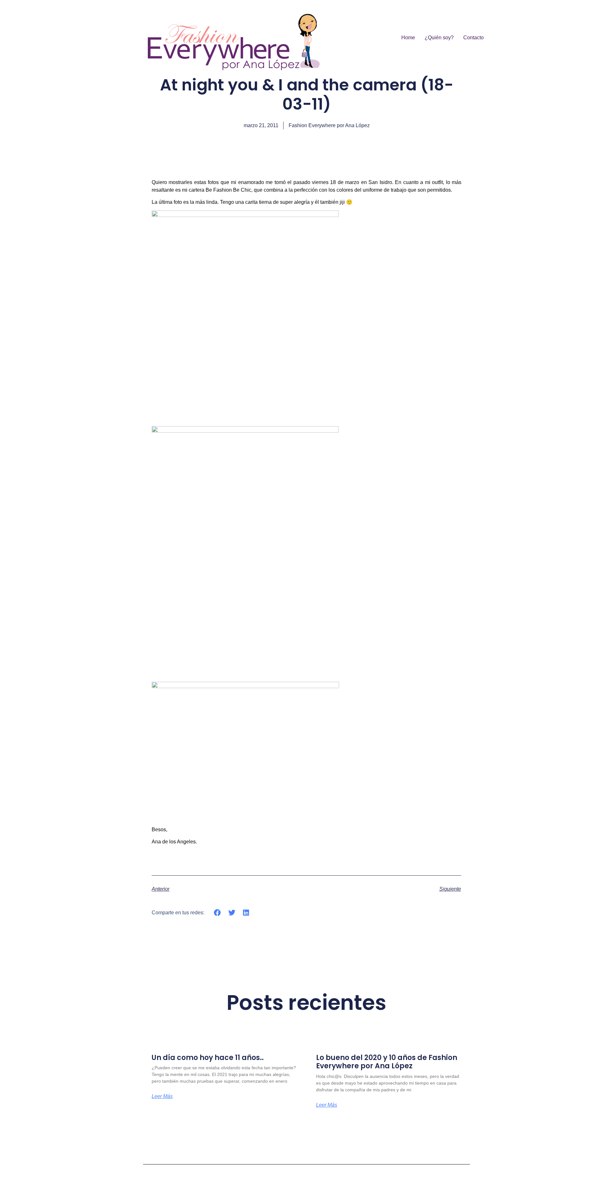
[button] (217, 912)
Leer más (162, 1096)
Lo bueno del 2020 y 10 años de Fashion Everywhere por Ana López (386, 1062)
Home (408, 37)
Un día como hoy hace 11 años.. (208, 1058)
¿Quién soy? (439, 37)
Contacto (473, 37)
